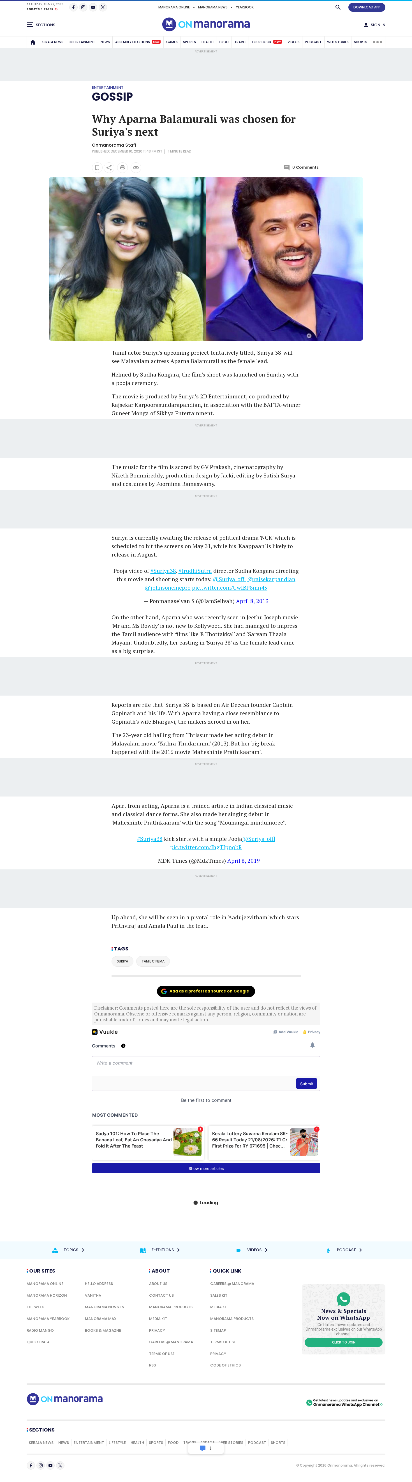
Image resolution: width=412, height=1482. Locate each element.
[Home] (33, 42)
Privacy (157, 1330)
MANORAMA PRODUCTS (171, 1307)
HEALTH (208, 42)
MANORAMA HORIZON (47, 1295)
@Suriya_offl (229, 579)
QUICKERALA (38, 1342)
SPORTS (189, 42)
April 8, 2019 (252, 601)
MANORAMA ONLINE (174, 7)
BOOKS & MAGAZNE (103, 1330)
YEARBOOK (245, 7)
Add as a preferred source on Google (209, 991)
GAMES (172, 42)
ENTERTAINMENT (82, 42)
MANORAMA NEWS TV (104, 1307)
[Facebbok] (31, 1465)
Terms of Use (162, 1353)
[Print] (122, 167)
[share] (109, 167)
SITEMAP (218, 1330)
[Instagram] (83, 7)
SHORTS (360, 42)
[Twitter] (103, 7)
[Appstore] (285, 1402)
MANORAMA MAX (101, 1318)
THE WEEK (35, 1307)
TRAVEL (240, 42)
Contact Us (161, 1295)
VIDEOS (294, 42)
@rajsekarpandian (271, 579)
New (156, 42)
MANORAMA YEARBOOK (48, 1318)
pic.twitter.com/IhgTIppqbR (206, 847)
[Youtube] (93, 7)
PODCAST (313, 42)
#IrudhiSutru (195, 570)
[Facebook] (73, 7)
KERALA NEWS (52, 42)
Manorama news (213, 7)
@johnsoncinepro (168, 587)
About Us (158, 1283)
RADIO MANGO (40, 1330)
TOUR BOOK (266, 42)
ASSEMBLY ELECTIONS (137, 42)
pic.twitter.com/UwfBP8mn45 (229, 587)
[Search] (338, 7)
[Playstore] (246, 1402)
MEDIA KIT (158, 1318)
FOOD (224, 42)
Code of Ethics (225, 1365)
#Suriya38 (163, 570)
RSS (152, 1365)
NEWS (105, 42)
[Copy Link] (136, 167)
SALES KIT (218, 1295)
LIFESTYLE (117, 1442)
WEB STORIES (338, 42)
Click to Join (343, 1342)
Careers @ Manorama (171, 1342)
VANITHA (93, 1295)
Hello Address (99, 1283)
